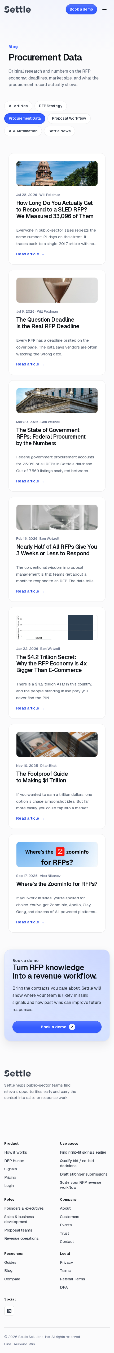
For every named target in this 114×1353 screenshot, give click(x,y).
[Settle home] (17, 9)
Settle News (60, 131)
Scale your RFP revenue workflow (80, 1185)
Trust (64, 1233)
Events (66, 1225)
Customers (69, 1216)
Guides (10, 1262)
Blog (8, 1270)
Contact (67, 1241)
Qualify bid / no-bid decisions (77, 1163)
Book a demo (81, 9)
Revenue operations (21, 1238)
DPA (64, 1287)
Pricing (10, 1177)
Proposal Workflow (69, 118)
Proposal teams (18, 1230)
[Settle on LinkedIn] (9, 1311)
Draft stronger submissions (83, 1174)
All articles (18, 106)
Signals (10, 1169)
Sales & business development (19, 1219)
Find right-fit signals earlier (83, 1152)
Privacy (66, 1262)
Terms (65, 1270)
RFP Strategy (50, 106)
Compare (12, 1279)
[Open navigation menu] (104, 9)
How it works (15, 1152)
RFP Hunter (14, 1160)
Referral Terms (72, 1279)
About (65, 1208)
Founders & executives (24, 1208)
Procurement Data (25, 118)
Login (9, 1185)
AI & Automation (23, 131)
